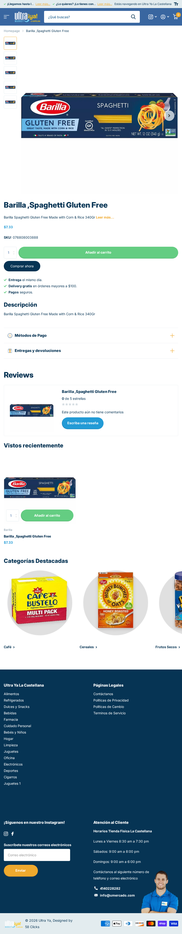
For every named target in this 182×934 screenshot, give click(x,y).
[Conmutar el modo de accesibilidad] (176, 4)
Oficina (9, 758)
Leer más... (43, 4)
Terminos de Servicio (109, 713)
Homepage (12, 31)
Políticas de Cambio (108, 707)
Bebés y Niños (15, 732)
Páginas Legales (108, 685)
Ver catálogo (6, 17)
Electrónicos (13, 764)
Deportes (11, 771)
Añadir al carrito (98, 252)
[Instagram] (6, 834)
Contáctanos (103, 694)
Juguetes (11, 751)
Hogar (8, 739)
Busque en (133, 17)
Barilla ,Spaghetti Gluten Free (27, 536)
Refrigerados (14, 700)
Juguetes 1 (12, 783)
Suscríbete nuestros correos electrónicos (37, 845)
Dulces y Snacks (16, 707)
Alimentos (11, 694)
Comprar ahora (22, 266)
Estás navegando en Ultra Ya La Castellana (143, 4)
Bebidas (10, 713)
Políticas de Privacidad (111, 700)
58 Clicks (32, 927)
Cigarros (10, 777)
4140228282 (110, 888)
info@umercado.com (117, 895)
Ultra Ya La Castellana (24, 685)
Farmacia (11, 719)
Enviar (21, 870)
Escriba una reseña (82, 423)
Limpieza (11, 745)
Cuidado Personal (17, 726)
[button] (169, 115)
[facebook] (12, 834)
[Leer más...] (152, 17)
